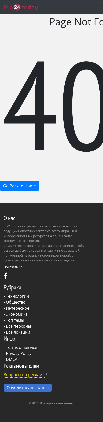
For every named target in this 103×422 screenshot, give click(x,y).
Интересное (18, 308)
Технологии (17, 296)
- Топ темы (14, 320)
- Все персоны (17, 326)
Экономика (17, 314)
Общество (16, 302)
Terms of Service (21, 347)
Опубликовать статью (28, 387)
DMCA (12, 359)
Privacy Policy (19, 353)
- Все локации (17, 332)
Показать (11, 267)
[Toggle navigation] (92, 7)
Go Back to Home (19, 186)
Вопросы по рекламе (24, 374)
